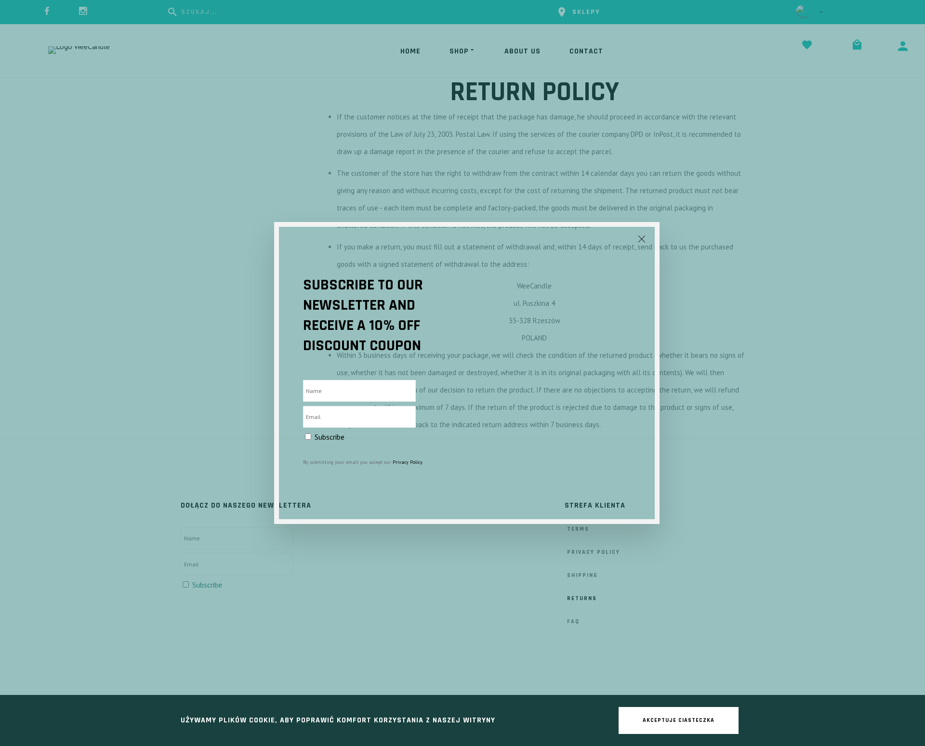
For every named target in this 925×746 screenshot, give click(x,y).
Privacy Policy (407, 462)
